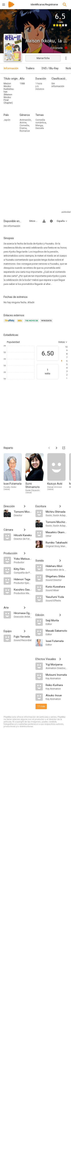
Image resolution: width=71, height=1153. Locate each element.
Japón (7, 119)
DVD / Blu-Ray (50, 68)
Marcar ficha (43, 58)
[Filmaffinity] (10, 322)
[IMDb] (20, 322)
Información (11, 68)
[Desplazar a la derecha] (56, 448)
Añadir (30, 302)
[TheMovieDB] (32, 322)
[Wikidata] (47, 322)
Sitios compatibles (33, 221)
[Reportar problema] (44, 221)
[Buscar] (64, 4)
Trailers (30, 68)
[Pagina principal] (11, 7)
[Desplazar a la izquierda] (49, 448)
